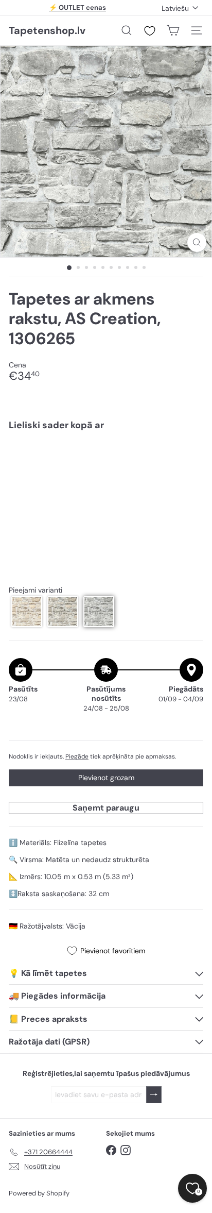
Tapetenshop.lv (47, 30)
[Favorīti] (149, 31)
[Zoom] (196, 242)
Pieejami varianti (35, 590)
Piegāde (77, 756)
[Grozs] (173, 30)
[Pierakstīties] (154, 1094)
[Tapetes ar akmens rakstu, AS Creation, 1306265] (106, 470)
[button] (26, 611)
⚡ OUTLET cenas (77, 7)
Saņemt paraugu (106, 807)
